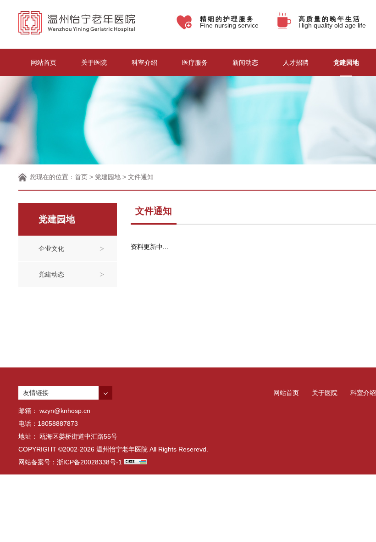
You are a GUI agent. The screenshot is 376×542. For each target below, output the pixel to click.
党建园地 (346, 62)
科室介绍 (144, 62)
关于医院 (94, 62)
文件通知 (141, 177)
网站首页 (43, 62)
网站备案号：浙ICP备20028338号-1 (70, 462)
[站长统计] (135, 462)
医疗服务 (195, 62)
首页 (81, 177)
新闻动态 (245, 62)
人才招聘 (296, 62)
